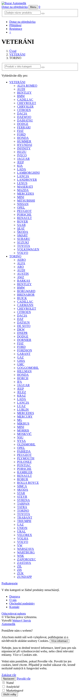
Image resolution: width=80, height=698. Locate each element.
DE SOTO (23, 326)
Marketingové (14, 690)
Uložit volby (9, 694)
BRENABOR (26, 294)
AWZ (20, 277)
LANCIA (23, 176)
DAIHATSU (25, 120)
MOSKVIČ (24, 434)
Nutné (10, 682)
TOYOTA (23, 246)
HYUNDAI (24, 144)
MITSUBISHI (26, 200)
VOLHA (22, 538)
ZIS (19, 569)
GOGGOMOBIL (28, 367)
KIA (20, 165)
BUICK (22, 298)
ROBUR (22, 479)
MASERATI (25, 186)
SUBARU (23, 239)
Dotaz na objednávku (15, 7)
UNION (22, 528)
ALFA (21, 263)
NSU (20, 437)
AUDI (21, 89)
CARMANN (25, 305)
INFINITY (24, 148)
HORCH (22, 378)
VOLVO (22, 252)
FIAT (20, 131)
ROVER (22, 221)
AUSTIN (23, 273)
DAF (20, 319)
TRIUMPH (24, 521)
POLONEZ (24, 461)
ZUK (20, 573)
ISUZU (21, 151)
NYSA (21, 441)
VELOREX (24, 535)
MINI (20, 197)
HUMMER (24, 141)
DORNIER (24, 340)
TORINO (15, 256)
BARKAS (23, 280)
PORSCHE (24, 214)
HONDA (23, 138)
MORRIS (23, 430)
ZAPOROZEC (26, 559)
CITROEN (24, 110)
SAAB (21, 225)
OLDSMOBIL (26, 444)
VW (19, 545)
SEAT (21, 228)
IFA (19, 381)
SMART (22, 235)
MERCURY (25, 416)
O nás (13, 600)
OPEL (21, 207)
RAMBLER (24, 472)
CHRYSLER (25, 106)
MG (19, 420)
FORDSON (24, 350)
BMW (21, 96)
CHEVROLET (26, 103)
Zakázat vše (9, 675)
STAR (21, 493)
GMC (20, 364)
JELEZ (21, 392)
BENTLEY (24, 92)
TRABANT (24, 517)
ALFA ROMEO (27, 85)
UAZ (20, 524)
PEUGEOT (24, 211)
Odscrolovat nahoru (14, 613)
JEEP (20, 162)
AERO (21, 259)
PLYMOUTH (25, 458)
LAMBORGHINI (28, 172)
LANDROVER (27, 179)
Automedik (8, 624)
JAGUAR (23, 158)
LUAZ (21, 406)
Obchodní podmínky (22, 603)
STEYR (22, 496)
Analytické (12, 686)
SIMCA (22, 486)
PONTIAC (24, 465)
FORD (21, 134)
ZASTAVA (24, 562)
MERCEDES (25, 193)
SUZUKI (23, 242)
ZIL (19, 566)
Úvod (12, 51)
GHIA (21, 360)
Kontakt (14, 607)
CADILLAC (25, 99)
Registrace (15, 28)
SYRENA (23, 500)
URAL (21, 531)
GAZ (20, 357)
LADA (21, 169)
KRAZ (21, 395)
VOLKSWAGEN (28, 249)
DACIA (22, 113)
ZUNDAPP (24, 576)
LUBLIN (23, 409)
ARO (20, 266)
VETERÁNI (17, 54)
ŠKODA (22, 232)
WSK (20, 556)
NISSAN (23, 204)
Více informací (59, 641)
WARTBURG (26, 552)
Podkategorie (10, 583)
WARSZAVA (25, 549)
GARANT (23, 353)
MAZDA (23, 190)
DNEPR (22, 333)
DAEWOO (24, 117)
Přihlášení (15, 25)
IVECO (22, 155)
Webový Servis (21, 620)
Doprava (14, 596)
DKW (21, 329)
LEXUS (22, 183)
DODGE (22, 124)
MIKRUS (23, 423)
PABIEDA (24, 451)
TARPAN (23, 503)
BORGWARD (26, 291)
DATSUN (23, 322)
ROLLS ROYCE (28, 482)
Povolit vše (23, 678)
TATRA (22, 507)
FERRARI (23, 127)
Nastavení (9, 678)
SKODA (22, 489)
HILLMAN (24, 371)
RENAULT (24, 218)
